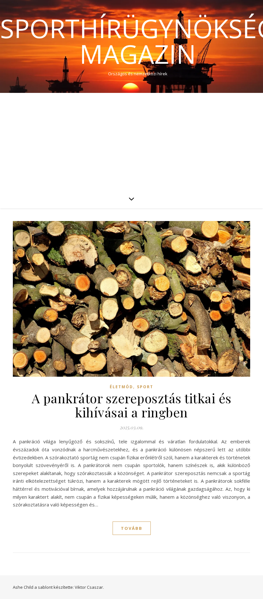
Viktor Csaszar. (89, 587)
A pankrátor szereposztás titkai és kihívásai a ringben (132, 405)
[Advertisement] (131, 141)
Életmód (121, 387)
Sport (145, 387)
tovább (131, 528)
